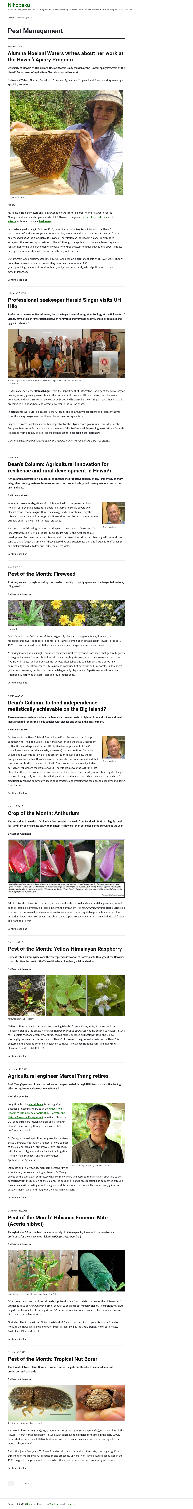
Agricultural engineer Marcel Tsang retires (58, 1076)
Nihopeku (31, 1504)
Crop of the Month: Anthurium (43, 813)
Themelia (70, 1504)
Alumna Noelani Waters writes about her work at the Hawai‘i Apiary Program (65, 56)
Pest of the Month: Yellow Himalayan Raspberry (65, 949)
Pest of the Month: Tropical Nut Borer (52, 1359)
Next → (28, 1483)
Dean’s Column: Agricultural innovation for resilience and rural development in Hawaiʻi (59, 467)
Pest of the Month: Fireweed (42, 574)
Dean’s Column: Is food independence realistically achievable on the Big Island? (57, 705)
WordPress (55, 1504)
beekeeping (45, 221)
